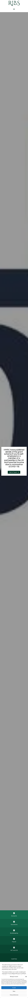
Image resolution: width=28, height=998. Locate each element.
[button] (26, 976)
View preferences (14, 995)
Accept (14, 987)
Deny (14, 991)
